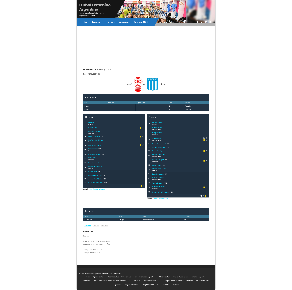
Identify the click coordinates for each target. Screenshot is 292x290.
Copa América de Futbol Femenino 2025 (144, 281)
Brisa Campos (93, 149)
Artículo (87, 225)
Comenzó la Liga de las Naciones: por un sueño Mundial (104, 281)
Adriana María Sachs (159, 168)
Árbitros (104, 225)
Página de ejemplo (132, 284)
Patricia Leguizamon (95, 166)
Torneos (96, 22)
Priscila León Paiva (94, 154)
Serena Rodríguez (158, 151)
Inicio (84, 22)
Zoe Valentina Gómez (95, 140)
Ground (96, 225)
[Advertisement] (146, 43)
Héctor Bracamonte (160, 199)
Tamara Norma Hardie (159, 144)
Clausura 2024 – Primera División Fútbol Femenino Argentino (183, 277)
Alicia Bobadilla (157, 122)
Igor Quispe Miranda (97, 189)
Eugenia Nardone (158, 174)
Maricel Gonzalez (158, 186)
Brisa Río (91, 122)
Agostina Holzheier (158, 154)
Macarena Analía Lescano (160, 192)
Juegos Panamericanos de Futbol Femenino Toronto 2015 (186, 281)
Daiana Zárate (93, 172)
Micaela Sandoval (158, 177)
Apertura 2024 (98, 277)
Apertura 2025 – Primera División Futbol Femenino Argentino (131, 277)
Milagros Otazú (157, 133)
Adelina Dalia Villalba (95, 179)
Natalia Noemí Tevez (95, 175)
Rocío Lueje (92, 158)
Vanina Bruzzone (157, 183)
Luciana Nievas (93, 127)
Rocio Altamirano (94, 136)
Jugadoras (124, 22)
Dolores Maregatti (158, 160)
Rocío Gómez (156, 165)
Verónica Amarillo (94, 163)
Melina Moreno (157, 127)
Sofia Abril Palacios (158, 147)
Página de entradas (150, 284)
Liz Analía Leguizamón (95, 182)
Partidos (111, 22)
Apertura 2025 (141, 22)
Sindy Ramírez (157, 138)
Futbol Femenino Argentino (95, 7)
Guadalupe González (95, 145)
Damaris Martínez (94, 131)
